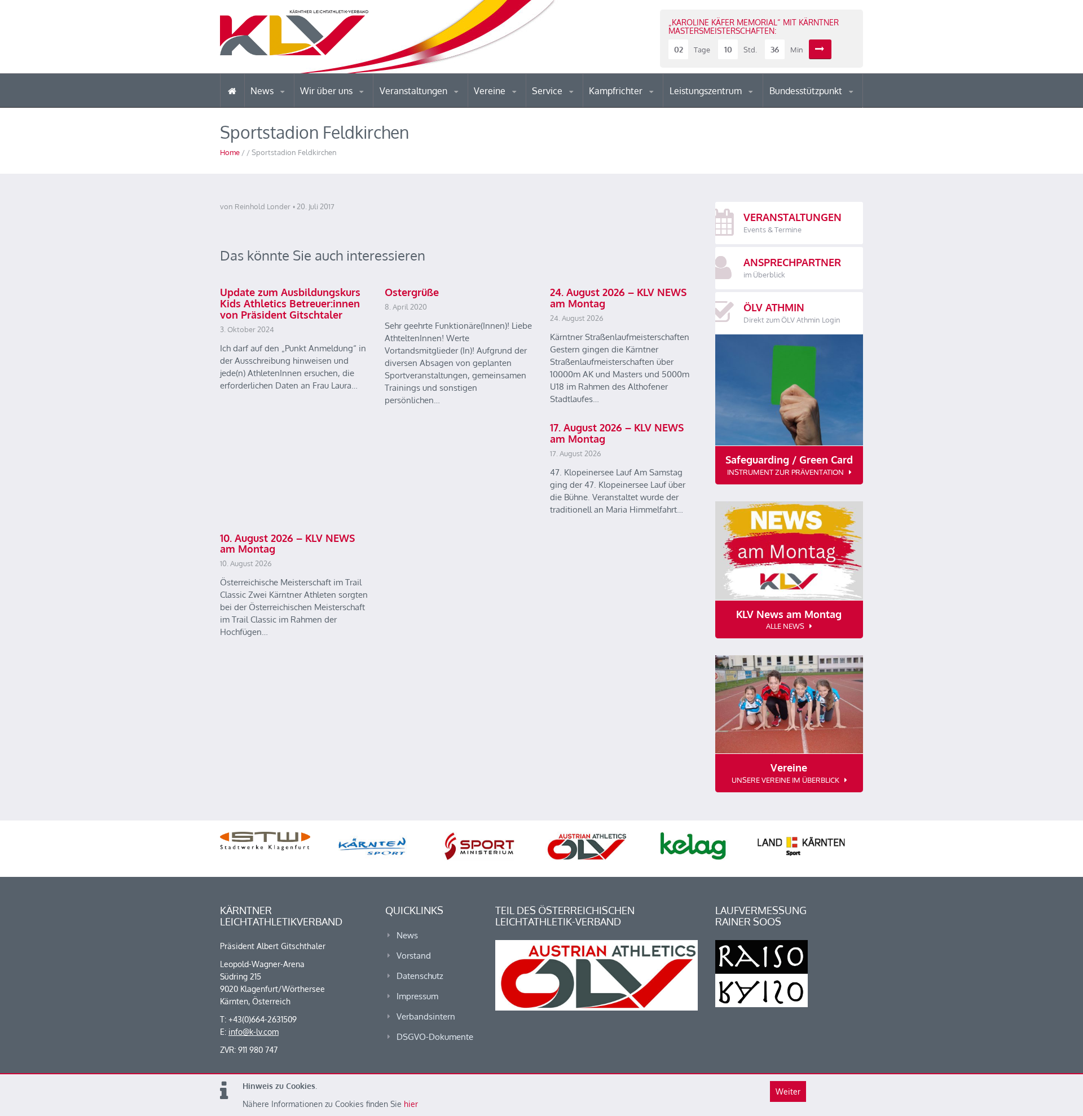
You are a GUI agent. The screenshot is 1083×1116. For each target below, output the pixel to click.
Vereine (491, 90)
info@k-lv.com (253, 1031)
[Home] (232, 90)
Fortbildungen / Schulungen (638, 106)
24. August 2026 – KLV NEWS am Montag (618, 298)
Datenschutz (420, 976)
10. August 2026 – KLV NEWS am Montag (287, 543)
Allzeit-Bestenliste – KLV (577, 103)
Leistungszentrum (707, 90)
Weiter (788, 1091)
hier (411, 1104)
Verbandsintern (426, 1016)
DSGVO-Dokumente (435, 1036)
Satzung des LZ (719, 106)
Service (548, 90)
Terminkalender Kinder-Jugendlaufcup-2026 (427, 103)
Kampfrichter (617, 90)
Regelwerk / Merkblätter (636, 103)
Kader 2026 (818, 106)
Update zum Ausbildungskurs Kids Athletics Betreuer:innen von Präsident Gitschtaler (290, 303)
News (263, 90)
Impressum (417, 996)
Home (230, 152)
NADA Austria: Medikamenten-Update (346, 102)
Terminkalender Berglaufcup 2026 (429, 106)
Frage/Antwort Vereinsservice (522, 106)
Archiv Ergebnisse (580, 106)
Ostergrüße (412, 292)
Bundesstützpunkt (806, 90)
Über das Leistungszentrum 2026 (718, 104)
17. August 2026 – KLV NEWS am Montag (617, 433)
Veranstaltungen (415, 90)
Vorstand (348, 106)
